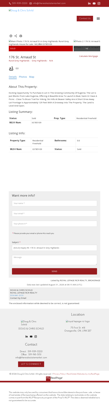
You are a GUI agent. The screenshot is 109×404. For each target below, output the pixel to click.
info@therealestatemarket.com (49, 3)
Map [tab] (31, 76)
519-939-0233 (19, 3)
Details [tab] (13, 76)
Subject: (15, 242)
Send (54, 271)
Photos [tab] (23, 76)
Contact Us (85, 18)
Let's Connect (31, 364)
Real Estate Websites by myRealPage (83, 374)
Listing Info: (17, 133)
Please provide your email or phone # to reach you (33, 233)
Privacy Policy (59, 374)
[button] (18, 3)
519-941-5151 (17, 295)
